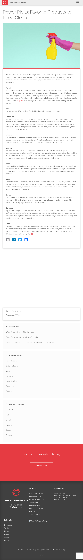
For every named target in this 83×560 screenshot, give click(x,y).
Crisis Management (36, 493)
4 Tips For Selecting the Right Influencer (20, 332)
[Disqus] (41, 279)
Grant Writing (34, 511)
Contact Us (41, 465)
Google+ (9, 430)
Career (8, 371)
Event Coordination (36, 508)
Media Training (34, 505)
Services (33, 488)
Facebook (9, 410)
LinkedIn (9, 420)
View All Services (35, 514)
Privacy (41, 555)
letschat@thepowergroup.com (65, 495)
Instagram (9, 425)
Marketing (9, 376)
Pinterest (9, 435)
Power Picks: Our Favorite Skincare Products (22, 337)
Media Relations (11, 381)
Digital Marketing (12, 366)
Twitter (8, 415)
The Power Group (18, 3)
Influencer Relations (36, 499)
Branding (9, 391)
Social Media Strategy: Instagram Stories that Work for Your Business (30, 342)
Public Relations (11, 361)
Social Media (10, 386)
